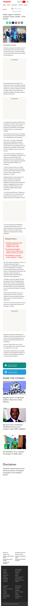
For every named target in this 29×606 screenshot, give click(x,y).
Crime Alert (5, 575)
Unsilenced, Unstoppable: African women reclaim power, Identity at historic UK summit (14, 251)
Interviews (5, 586)
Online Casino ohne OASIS (8, 557)
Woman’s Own (18, 596)
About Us (5, 552)
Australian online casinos (20, 560)
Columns (5, 574)
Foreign (17, 574)
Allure (4, 569)
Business (5, 572)
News (8, 5)
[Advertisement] (14, 69)
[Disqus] (14, 497)
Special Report (6, 596)
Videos (16, 593)
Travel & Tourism (19, 592)
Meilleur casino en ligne (20, 557)
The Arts (17, 589)
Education (5, 580)
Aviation (5, 571)
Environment (18, 571)
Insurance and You (19, 580)
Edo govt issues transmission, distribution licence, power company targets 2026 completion (14, 426)
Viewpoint (17, 595)
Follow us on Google (17, 8)
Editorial (5, 577)
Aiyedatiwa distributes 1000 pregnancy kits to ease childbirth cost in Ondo (14, 244)
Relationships (6, 595)
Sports (4, 598)
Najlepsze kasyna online (7, 560)
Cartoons (17, 590)
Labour (4, 587)
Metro (26, 5)
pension (17, 581)
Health (16, 575)
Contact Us (6, 554)
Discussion (5, 578)
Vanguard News (7, 2)
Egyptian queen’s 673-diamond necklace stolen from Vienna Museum (13, 399)
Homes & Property (19, 577)
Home (4, 5)
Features (17, 572)
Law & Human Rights (7, 589)
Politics (20, 5)
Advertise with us (20, 552)
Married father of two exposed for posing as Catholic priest (13, 452)
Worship (17, 598)
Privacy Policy (19, 554)
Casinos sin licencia (6, 563)
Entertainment (18, 569)
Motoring (5, 592)
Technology (18, 587)
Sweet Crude (18, 586)
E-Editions (14, 5)
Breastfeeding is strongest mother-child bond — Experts (14, 256)
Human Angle (18, 578)
